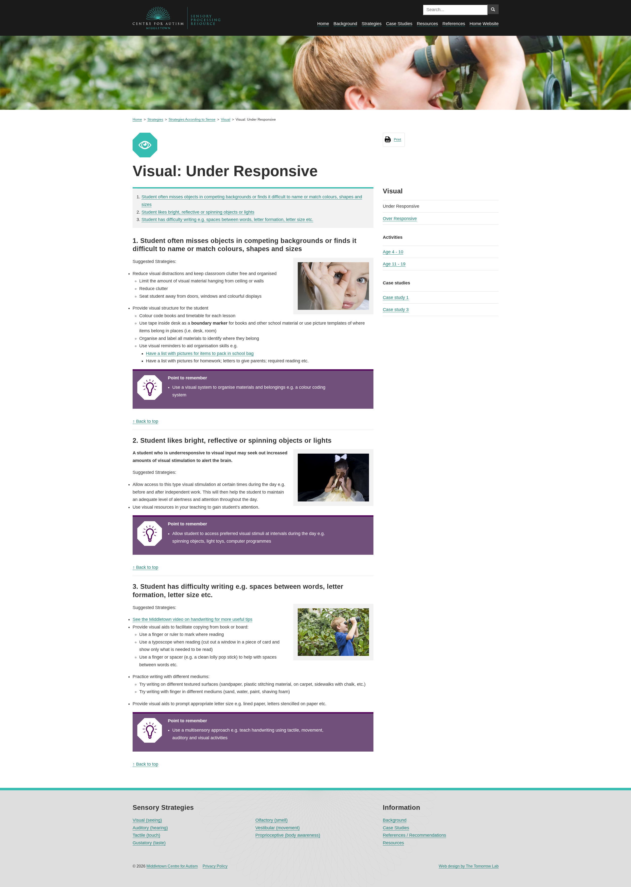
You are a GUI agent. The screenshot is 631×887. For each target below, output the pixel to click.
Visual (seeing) (147, 820)
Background (394, 820)
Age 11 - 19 (394, 263)
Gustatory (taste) (149, 842)
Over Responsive (400, 218)
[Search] (493, 9)
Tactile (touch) (146, 835)
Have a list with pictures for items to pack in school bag (200, 353)
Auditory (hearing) (150, 827)
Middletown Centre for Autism (172, 866)
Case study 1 (396, 297)
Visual (225, 119)
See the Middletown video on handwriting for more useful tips (192, 619)
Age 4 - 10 (393, 251)
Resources (393, 842)
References (453, 23)
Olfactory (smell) (271, 820)
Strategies (155, 119)
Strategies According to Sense (192, 119)
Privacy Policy (215, 866)
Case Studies (396, 827)
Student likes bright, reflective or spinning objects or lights (197, 212)
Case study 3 (396, 309)
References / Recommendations (414, 835)
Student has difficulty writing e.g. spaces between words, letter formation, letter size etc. (227, 219)
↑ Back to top (145, 421)
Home (137, 119)
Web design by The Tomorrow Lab (469, 866)
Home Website (484, 23)
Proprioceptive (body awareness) (287, 835)
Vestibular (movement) (277, 827)
